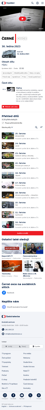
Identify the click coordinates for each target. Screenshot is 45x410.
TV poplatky (6, 362)
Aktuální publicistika (21, 73)
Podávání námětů (29, 379)
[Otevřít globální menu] (42, 3)
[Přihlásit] (37, 3)
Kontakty (26, 388)
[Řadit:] (41, 127)
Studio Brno (27, 362)
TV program (6, 353)
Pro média (27, 353)
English (4, 406)
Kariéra (26, 375)
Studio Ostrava (28, 366)
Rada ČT (26, 371)
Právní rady (6, 77)
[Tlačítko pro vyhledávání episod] (36, 127)
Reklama (26, 358)
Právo (24, 77)
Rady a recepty (35, 73)
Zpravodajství (7, 73)
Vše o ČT (5, 388)
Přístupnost (27, 406)
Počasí (4, 375)
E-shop (4, 379)
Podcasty (5, 371)
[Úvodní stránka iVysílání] (8, 3)
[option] (9, 346)
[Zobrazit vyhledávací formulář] (32, 3)
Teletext (5, 366)
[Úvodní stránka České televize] (11, 316)
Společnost (16, 77)
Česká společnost (34, 77)
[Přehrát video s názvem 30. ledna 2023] (22, 19)
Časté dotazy (28, 384)
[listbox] (22, 346)
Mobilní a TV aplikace (9, 384)
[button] (22, 18)
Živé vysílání (6, 358)
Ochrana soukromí (15, 406)
